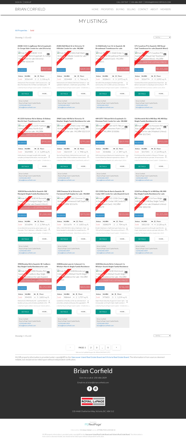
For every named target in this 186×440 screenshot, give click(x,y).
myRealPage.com (93, 424)
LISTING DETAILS (25, 93)
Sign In (18, 2)
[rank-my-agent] (96, 388)
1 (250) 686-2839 (25, 105)
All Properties (21, 30)
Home (95, 9)
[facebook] (90, 388)
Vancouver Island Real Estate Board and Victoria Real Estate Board (100, 357)
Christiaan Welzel (85, 430)
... (102, 347)
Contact (143, 9)
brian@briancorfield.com (27, 107)
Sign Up (27, 2)
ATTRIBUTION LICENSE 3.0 (106, 430)
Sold (32, 30)
